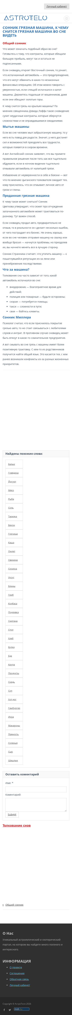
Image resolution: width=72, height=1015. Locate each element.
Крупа (11, 664)
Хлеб (10, 638)
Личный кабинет (56, 6)
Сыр (10, 751)
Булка (11, 647)
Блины (11, 586)
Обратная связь (19, 979)
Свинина (13, 560)
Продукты (13, 673)
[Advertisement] (36, 409)
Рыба (11, 499)
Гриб (11, 594)
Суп (10, 690)
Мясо (11, 490)
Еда (10, 655)
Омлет (11, 551)
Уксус (11, 577)
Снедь (11, 682)
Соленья (12, 743)
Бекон (11, 525)
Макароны (14, 725)
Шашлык (13, 760)
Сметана (12, 621)
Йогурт (12, 481)
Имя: (9, 783)
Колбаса (12, 603)
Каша (11, 542)
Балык (11, 464)
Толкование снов (17, 825)
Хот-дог (12, 699)
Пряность (13, 734)
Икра (11, 716)
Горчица (13, 533)
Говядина (13, 472)
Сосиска (12, 568)
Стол (10, 629)
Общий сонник (14, 904)
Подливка (13, 612)
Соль (11, 507)
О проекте (16, 967)
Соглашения (17, 973)
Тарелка (12, 516)
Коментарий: (13, 794)
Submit (12, 814)
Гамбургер (14, 708)
